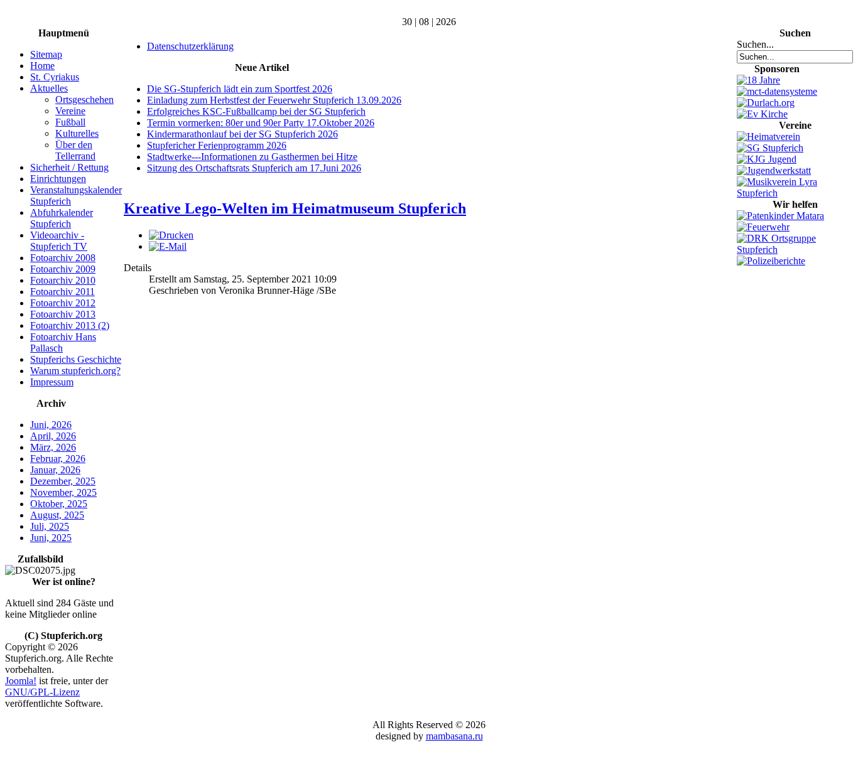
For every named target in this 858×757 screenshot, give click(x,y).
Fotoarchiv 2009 (62, 269)
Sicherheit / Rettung (69, 167)
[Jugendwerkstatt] (774, 170)
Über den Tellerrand (75, 150)
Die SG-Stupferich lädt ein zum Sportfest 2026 (239, 88)
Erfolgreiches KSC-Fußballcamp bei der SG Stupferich (256, 111)
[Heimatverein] (768, 136)
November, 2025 (63, 492)
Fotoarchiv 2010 (62, 280)
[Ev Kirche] (762, 114)
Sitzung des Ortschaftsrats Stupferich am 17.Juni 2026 (254, 168)
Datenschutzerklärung (190, 46)
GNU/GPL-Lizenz (42, 692)
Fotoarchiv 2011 (62, 291)
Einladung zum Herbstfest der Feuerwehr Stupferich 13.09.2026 (274, 100)
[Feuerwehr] (763, 227)
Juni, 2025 (51, 537)
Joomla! (20, 680)
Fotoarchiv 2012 (62, 303)
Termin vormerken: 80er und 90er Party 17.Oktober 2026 (260, 122)
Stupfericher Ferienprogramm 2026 (216, 145)
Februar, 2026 (57, 458)
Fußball (70, 122)
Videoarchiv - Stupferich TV (58, 241)
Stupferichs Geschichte (75, 359)
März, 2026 (53, 447)
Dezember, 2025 (62, 481)
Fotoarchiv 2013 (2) (69, 325)
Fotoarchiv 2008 (62, 257)
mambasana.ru (454, 736)
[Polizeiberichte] (771, 260)
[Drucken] (171, 235)
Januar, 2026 (55, 469)
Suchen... (755, 44)
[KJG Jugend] (766, 159)
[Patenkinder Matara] (780, 215)
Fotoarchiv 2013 (62, 314)
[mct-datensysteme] (777, 91)
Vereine (70, 110)
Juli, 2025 (49, 526)
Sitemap (46, 54)
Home (42, 65)
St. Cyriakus (54, 77)
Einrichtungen (58, 178)
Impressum (51, 382)
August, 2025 (57, 515)
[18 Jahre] (758, 80)
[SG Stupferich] (770, 147)
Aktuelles (49, 88)
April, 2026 (53, 436)
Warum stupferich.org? (75, 370)
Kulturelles (77, 133)
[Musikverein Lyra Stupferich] (795, 193)
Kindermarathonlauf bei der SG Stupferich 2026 (242, 134)
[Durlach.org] (766, 102)
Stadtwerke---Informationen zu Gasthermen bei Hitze (252, 156)
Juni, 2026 (51, 424)
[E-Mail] (168, 246)
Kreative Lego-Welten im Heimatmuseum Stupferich (295, 208)
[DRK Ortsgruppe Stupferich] (795, 249)
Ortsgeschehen (84, 99)
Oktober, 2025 (58, 503)
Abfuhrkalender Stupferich (61, 218)
